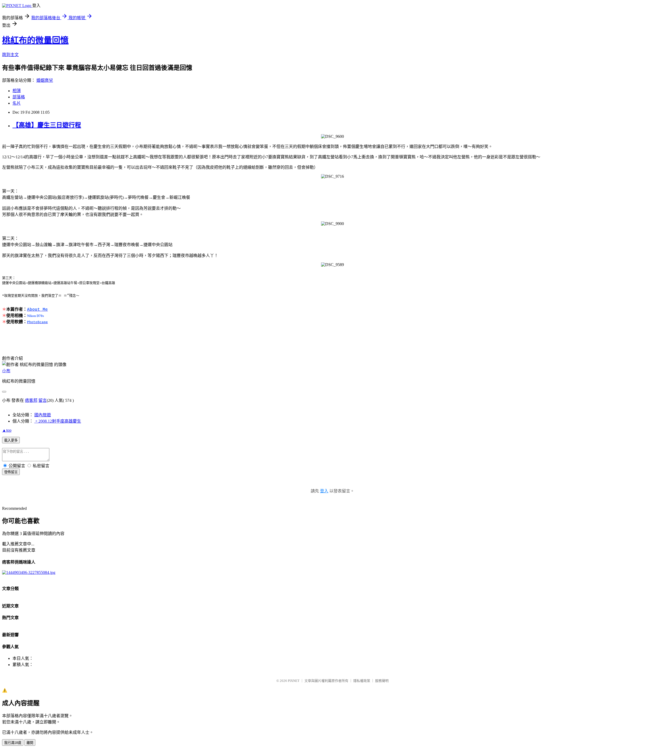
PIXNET (294, 681)
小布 (6, 371)
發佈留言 (11, 472)
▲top (6, 430)
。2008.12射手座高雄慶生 (57, 421)
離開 (29, 743)
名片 (16, 103)
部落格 (18, 97)
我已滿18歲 (12, 743)
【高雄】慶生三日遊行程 (46, 125)
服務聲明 (382, 681)
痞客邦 (31, 400)
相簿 (16, 91)
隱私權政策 (361, 681)
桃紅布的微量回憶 (35, 40)
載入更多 (11, 440)
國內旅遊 (42, 415)
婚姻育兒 (44, 80)
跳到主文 (10, 54)
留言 (42, 400)
